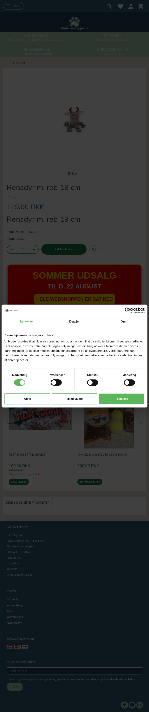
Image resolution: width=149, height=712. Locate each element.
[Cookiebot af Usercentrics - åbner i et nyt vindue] (128, 310)
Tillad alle (121, 398)
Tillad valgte (74, 398)
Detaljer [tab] (74, 321)
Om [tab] (123, 321)
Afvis (27, 398)
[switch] (56, 382)
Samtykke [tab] (26, 321)
